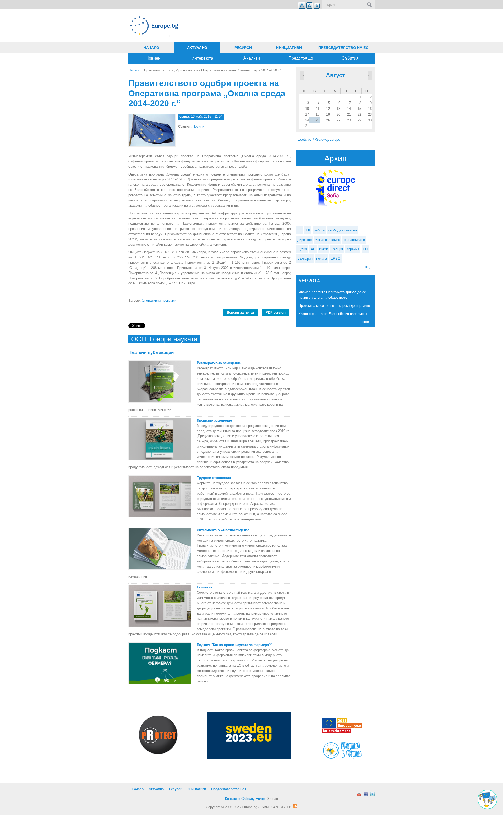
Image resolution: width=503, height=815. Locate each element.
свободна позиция (342, 230)
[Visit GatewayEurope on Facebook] (366, 794)
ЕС (299, 230)
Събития (350, 58)
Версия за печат (240, 312)
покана (321, 259)
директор (304, 240)
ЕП (365, 249)
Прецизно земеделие (214, 420)
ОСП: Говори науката (164, 339)
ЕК (308, 230)
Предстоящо (300, 58)
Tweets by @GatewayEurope (318, 140)
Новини (153, 58)
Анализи (251, 58)
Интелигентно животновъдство (223, 530)
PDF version (276, 312)
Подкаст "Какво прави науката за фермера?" (234, 645)
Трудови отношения (214, 478)
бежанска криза (327, 240)
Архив (335, 158)
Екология (205, 587)
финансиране (354, 240)
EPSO (335, 259)
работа (319, 230)
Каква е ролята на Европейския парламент (333, 314)
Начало (151, 48)
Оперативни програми (159, 300)
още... (370, 267)
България (305, 259)
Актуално (197, 48)
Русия (302, 249)
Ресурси (243, 48)
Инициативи (289, 48)
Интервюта (202, 58)
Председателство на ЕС (343, 48)
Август (335, 75)
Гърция (337, 249)
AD (313, 249)
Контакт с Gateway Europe (245, 799)
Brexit (323, 249)
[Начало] (209, 25)
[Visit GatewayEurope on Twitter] (372, 794)
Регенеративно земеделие (219, 363)
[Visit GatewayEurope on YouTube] (359, 794)
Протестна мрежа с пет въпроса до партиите (334, 306)
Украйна (353, 249)
